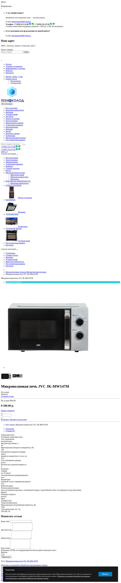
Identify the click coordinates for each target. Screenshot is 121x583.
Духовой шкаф (11, 114)
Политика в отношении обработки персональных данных (24, 565)
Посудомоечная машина (15, 140)
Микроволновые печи (19, 177)
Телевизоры (10, 136)
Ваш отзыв (5, 548)
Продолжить (6, 557)
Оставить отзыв (7, 396)
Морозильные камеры (14, 123)
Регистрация (15, 81)
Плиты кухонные (13, 119)
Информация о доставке (15, 68)
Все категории (11, 108)
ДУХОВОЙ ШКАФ (14, 229)
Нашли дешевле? (8, 411)
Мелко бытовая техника (15, 173)
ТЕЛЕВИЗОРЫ (12, 214)
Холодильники (12, 121)
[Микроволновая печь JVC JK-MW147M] (48, 368)
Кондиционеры (12, 127)
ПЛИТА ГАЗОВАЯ (13, 185)
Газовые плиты (12, 255)
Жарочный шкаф (17, 175)
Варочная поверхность (15, 110)
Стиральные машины (14, 125)
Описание (10, 429)
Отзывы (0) (10, 431)
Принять (105, 574)
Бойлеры (9, 129)
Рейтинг (4, 552)
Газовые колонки (12, 168)
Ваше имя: (5, 521)
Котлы (8, 131)
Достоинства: (6, 530)
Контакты (10, 73)
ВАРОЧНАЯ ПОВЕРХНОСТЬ (18, 181)
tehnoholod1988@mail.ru (21, 22)
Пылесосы (14, 179)
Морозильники (12, 162)
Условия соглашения (14, 66)
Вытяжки (9, 112)
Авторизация (15, 83)
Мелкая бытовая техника (16, 138)
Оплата (9, 64)
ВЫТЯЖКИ (10, 200)
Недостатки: (6, 538)
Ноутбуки (9, 117)
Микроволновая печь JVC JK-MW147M (22, 561)
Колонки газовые (13, 134)
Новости (9, 71)
